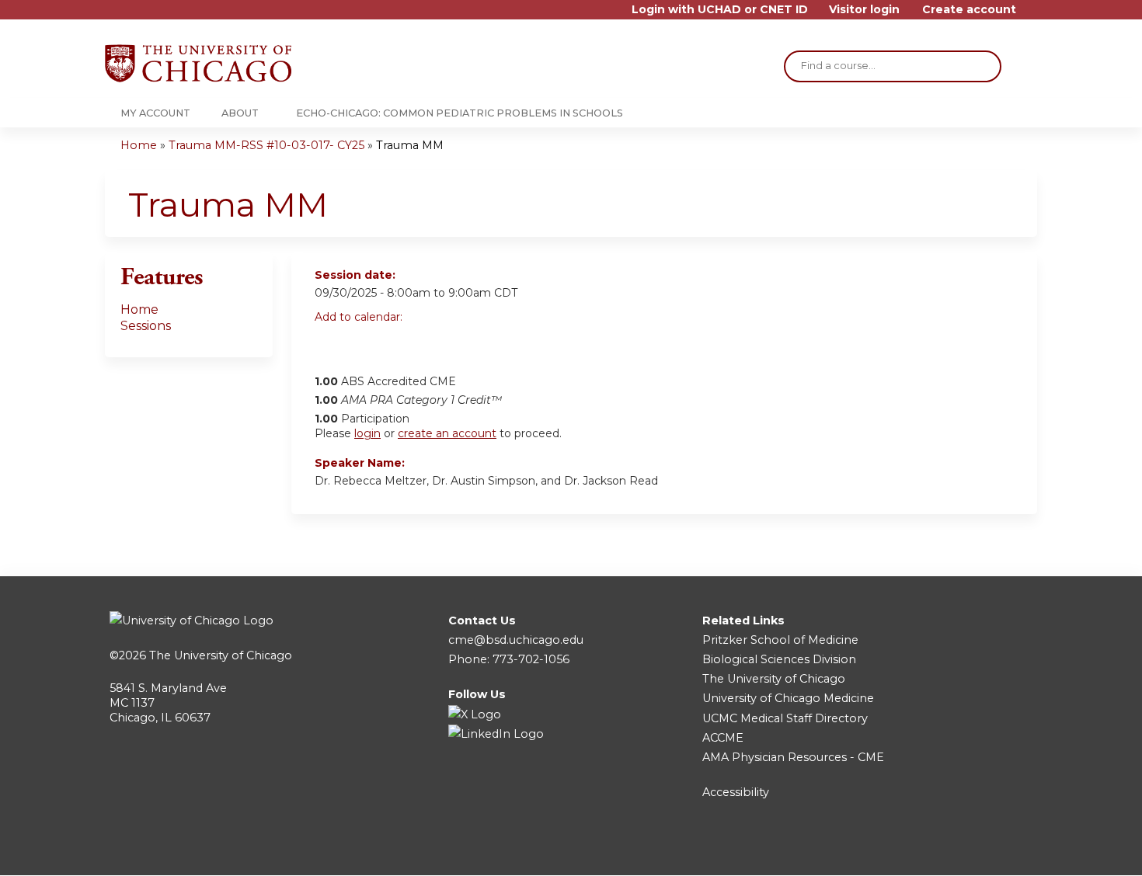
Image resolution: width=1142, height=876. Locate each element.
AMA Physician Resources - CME (793, 757)
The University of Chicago (220, 655)
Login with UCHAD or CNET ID (720, 10)
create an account (447, 433)
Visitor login (864, 10)
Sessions (145, 325)
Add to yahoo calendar (365, 344)
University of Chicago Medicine (788, 698)
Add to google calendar (330, 344)
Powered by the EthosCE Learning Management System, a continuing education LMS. (982, 850)
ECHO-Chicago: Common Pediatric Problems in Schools (459, 113)
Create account (969, 10)
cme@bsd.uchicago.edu (515, 640)
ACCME (722, 738)
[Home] (198, 63)
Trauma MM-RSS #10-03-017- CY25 (266, 145)
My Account (155, 113)
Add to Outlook (438, 344)
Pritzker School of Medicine (780, 640)
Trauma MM (410, 145)
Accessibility (735, 792)
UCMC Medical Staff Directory (785, 718)
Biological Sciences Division (779, 659)
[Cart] (1032, 15)
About (240, 113)
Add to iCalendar (400, 343)
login (367, 433)
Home (138, 145)
